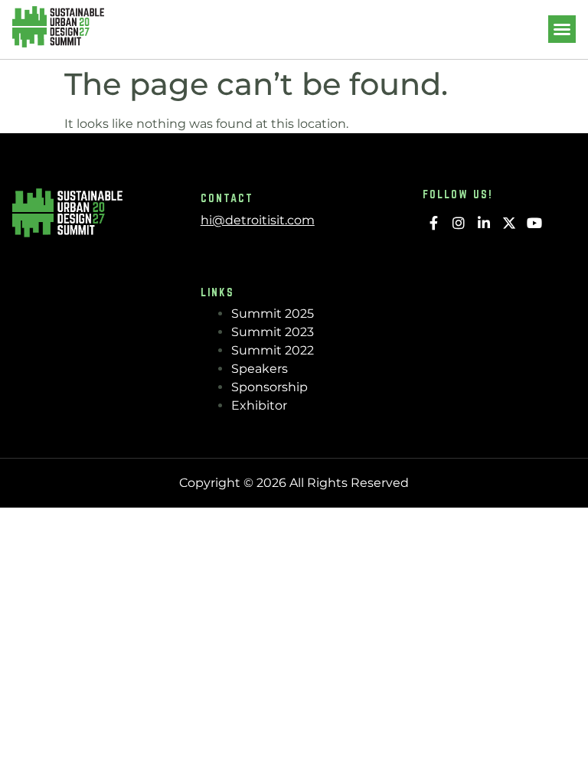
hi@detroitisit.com (258, 220)
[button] (562, 29)
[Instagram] (459, 223)
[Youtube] (534, 223)
